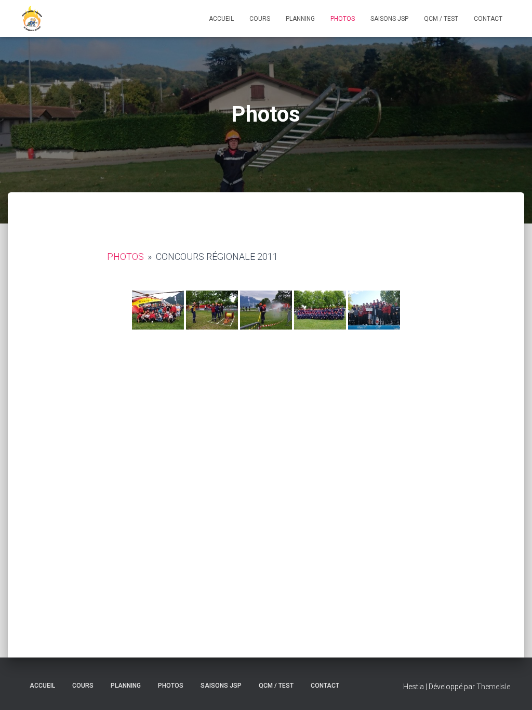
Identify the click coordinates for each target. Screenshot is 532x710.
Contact (488, 18)
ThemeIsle (493, 686)
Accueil (221, 18)
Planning (300, 18)
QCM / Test (441, 18)
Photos (342, 18)
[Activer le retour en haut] (511, 689)
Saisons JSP (389, 18)
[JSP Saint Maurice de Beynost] (32, 19)
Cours (259, 18)
